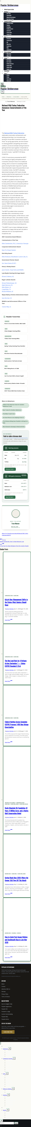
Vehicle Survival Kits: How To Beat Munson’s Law (12, 540)
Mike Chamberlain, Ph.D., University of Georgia (15, 243)
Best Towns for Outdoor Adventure (12, 410)
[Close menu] (0, 1043)
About (3, 984)
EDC (7, 42)
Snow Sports (9, 78)
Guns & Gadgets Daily (7, 1004)
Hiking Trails (9, 55)
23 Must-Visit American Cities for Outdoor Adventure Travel (13, 405)
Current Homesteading (7, 1014)
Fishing (8, 77)
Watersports (9, 80)
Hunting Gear (9, 46)
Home (3, 96)
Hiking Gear (9, 44)
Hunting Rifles (9, 65)
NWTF (9, 535)
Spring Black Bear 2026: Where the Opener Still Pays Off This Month (16, 879)
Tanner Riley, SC (6, 307)
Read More (8, 620)
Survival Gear (9, 49)
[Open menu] (2, 91)
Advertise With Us (6, 989)
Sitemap (3, 991)
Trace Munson (11, 101)
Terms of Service (6, 996)
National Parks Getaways (11, 17)
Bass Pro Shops (6, 533)
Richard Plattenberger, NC (9, 283)
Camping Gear (9, 40)
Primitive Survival (10, 28)
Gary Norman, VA (7, 298)
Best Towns (9, 13)
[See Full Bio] (19, 527)
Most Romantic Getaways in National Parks (14, 426)
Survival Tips (9, 34)
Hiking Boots (9, 53)
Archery (8, 75)
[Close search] (1, 1120)
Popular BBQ (5, 1016)
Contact (3, 986)
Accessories (9, 38)
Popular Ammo (5, 1019)
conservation (13, 533)
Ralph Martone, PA (7, 285)
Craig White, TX (6, 289)
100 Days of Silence (10, 802)
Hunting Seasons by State (9, 9)
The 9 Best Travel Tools (9, 413)
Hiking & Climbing (7, 1089)
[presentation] (17, 573)
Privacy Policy (5, 994)
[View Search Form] (2, 84)
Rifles (8, 47)
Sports (19, 933)
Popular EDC (5, 1009)
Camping (8, 25)
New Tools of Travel (10, 19)
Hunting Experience (10, 63)
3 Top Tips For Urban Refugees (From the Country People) (14, 545)
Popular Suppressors (7, 1006)
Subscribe (3, 86)
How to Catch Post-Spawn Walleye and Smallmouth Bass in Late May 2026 (16, 940)
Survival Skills (9, 32)
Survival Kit (9, 30)
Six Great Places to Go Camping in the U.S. (13, 417)
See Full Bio (14, 526)
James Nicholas (10, 609)
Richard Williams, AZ (7, 291)
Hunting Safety (9, 67)
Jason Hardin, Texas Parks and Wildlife (13, 270)
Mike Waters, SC (6, 287)
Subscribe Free (8, 1032)
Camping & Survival (7, 1058)
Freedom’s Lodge (6, 1011)
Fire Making (9, 27)
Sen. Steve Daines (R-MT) (9, 263)
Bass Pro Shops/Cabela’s (9, 250)
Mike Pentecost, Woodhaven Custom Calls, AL (15, 256)
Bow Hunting (9, 59)
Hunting (16, 595)
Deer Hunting (9, 61)
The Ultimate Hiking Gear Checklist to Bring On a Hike (15, 422)
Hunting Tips (9, 69)
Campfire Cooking (10, 23)
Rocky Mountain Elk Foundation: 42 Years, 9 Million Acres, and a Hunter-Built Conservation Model (17, 811)
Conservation (9, 15)
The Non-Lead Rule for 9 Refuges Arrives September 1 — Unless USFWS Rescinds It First (16, 663)
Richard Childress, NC (8, 276)
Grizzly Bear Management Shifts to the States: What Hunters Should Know (16, 602)
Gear (4, 1073)
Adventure (8, 96)
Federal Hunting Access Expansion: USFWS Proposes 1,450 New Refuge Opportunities (16, 724)
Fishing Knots (6, 71)
